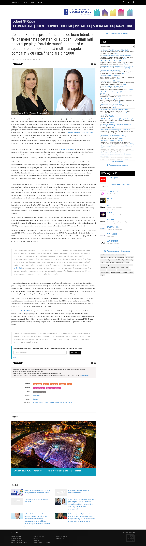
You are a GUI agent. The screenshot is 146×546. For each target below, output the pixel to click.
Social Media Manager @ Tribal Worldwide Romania (116, 55)
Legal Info (36, 540)
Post (60, 402)
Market (52, 402)
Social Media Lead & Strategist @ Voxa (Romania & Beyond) (115, 92)
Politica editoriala (16, 538)
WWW (70, 402)
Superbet (62, 384)
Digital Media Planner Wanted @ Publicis (113, 61)
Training (102, 275)
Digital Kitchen (113, 191)
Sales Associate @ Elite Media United (112, 86)
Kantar (109, 198)
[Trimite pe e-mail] (95, 64)
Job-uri (39, 2)
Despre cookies (60, 538)
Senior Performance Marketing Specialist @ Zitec (115, 130)
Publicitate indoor (111, 270)
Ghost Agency (112, 177)
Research (109, 200)
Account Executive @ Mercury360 (111, 81)
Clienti (112, 236)
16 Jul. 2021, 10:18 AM (18, 59)
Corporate (36, 396)
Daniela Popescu (39, 388)
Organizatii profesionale (113, 243)
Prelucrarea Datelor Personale (41, 542)
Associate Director (39, 392)
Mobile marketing (105, 265)
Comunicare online (111, 194)
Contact (35, 538)
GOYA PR (36, 59)
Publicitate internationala (113, 209)
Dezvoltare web (129, 257)
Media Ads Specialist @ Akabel (110, 99)
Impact (41, 402)
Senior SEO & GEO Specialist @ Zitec (112, 135)
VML (109, 205)
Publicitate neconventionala (123, 270)
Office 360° (18, 268)
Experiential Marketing (127, 260)
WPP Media (112, 234)
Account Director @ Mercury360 (110, 70)
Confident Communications (118, 184)
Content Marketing (119, 257)
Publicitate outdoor (105, 272)
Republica (54, 384)
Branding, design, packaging (120, 222)
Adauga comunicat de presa (118, 33)
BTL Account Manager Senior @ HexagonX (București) (117, 119)
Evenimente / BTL (116, 260)
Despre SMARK (16, 536)
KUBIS (109, 212)
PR (107, 187)
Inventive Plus (113, 227)
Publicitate (109, 180)
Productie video (124, 267)
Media (57, 402)
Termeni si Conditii (61, 536)
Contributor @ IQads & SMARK (20, 542)
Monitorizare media (115, 265)
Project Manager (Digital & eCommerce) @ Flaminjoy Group (116, 146)
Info (14, 357)
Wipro (69, 384)
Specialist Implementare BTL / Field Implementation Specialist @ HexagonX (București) (115, 125)
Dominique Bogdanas (53, 388)
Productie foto (104, 267)
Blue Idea (132, 532)
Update (29, 59)
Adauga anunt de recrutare (118, 165)
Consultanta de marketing (107, 257)
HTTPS (35, 402)
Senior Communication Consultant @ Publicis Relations (117, 66)
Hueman (110, 219)
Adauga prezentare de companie (118, 251)
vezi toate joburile (117, 161)
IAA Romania (112, 241)
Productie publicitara (114, 267)
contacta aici (84, 375)
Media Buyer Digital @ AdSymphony (111, 104)
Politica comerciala (38, 536)
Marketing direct (120, 262)
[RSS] (92, 64)
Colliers (46, 384)
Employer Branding (105, 260)
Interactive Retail (110, 262)
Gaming (102, 262)
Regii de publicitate (115, 272)
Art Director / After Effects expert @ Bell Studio (115, 50)
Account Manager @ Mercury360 (110, 75)
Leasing (46, 402)
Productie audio (128, 265)
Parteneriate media (16, 540)
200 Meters (37, 384)
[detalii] (117, 53)
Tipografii (131, 272)
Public (65, 402)
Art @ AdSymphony (107, 115)
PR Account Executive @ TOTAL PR (112, 140)
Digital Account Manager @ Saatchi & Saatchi (114, 110)
